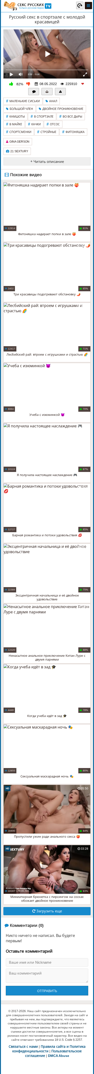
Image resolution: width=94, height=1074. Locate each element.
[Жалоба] (60, 91)
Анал (53, 101)
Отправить (47, 991)
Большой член (21, 109)
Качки (34, 124)
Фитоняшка (73, 132)
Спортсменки (18, 132)
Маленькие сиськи (23, 101)
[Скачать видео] (47, 91)
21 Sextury (19, 151)
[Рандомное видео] (79, 5)
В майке (14, 124)
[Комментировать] (33, 91)
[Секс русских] (27, 6)
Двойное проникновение (62, 109)
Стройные (46, 132)
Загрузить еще (48, 911)
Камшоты (15, 116)
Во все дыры (70, 116)
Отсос (53, 124)
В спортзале (42, 116)
